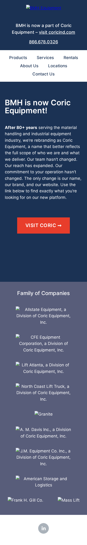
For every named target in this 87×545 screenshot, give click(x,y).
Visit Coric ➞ (43, 225)
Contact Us (43, 74)
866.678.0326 (43, 41)
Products (18, 57)
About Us (29, 65)
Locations (57, 65)
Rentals (71, 57)
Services (45, 57)
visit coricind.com (57, 32)
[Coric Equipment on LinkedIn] (43, 528)
